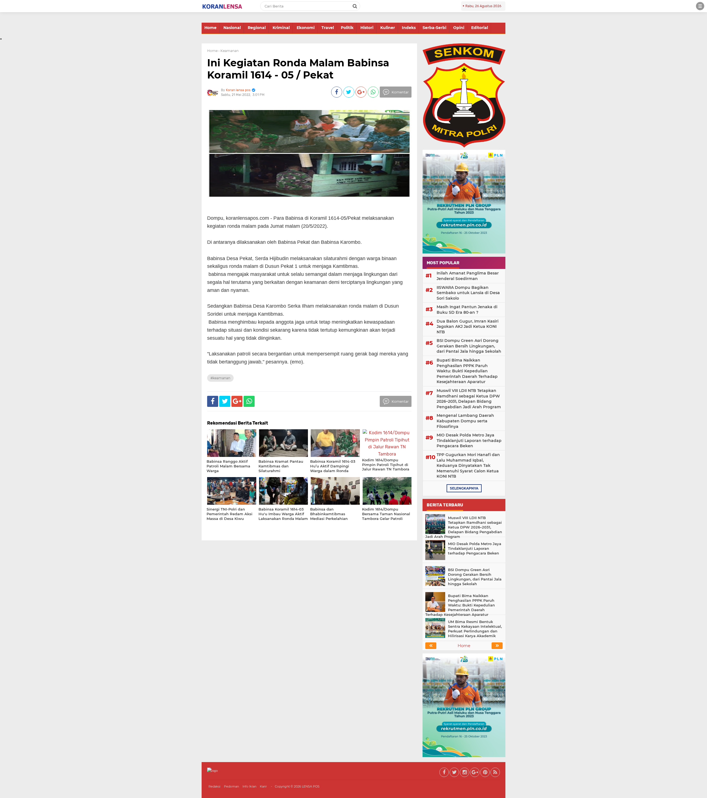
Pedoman (231, 786)
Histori (366, 27)
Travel (327, 27)
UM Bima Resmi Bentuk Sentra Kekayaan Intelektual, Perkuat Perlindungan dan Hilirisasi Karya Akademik (475, 628)
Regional (257, 27)
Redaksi (214, 786)
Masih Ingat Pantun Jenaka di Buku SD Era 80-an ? (467, 309)
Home (210, 27)
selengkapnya (464, 488)
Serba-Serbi (434, 27)
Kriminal (281, 27)
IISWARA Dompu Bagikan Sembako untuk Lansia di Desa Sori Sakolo (468, 293)
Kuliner (387, 27)
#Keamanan (220, 378)
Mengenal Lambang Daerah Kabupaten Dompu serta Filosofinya (465, 421)
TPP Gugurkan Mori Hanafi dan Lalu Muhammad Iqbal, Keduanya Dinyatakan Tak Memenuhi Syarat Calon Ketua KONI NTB (468, 465)
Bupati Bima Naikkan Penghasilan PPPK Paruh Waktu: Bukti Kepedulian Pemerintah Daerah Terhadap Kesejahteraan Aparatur (467, 371)
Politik (347, 27)
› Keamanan (228, 51)
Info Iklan (249, 786)
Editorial (479, 27)
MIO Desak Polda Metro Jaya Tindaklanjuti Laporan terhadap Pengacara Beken (469, 440)
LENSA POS (311, 786)
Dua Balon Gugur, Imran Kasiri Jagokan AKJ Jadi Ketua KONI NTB (467, 326)
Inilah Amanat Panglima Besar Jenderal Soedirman (468, 276)
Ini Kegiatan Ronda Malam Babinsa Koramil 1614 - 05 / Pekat (298, 69)
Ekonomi (306, 27)
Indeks (409, 27)
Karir (263, 786)
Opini (458, 27)
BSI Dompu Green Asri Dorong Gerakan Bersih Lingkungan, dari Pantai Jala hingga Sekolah (469, 346)
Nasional (232, 27)
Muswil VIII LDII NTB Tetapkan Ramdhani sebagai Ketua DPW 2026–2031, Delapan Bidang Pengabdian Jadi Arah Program (469, 398)
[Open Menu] (700, 6)
